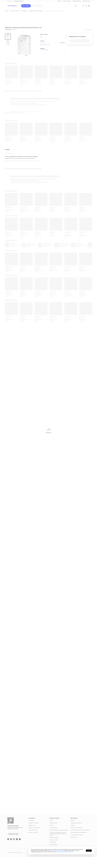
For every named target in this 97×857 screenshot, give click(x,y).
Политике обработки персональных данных (64, 851)
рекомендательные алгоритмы (57, 850)
